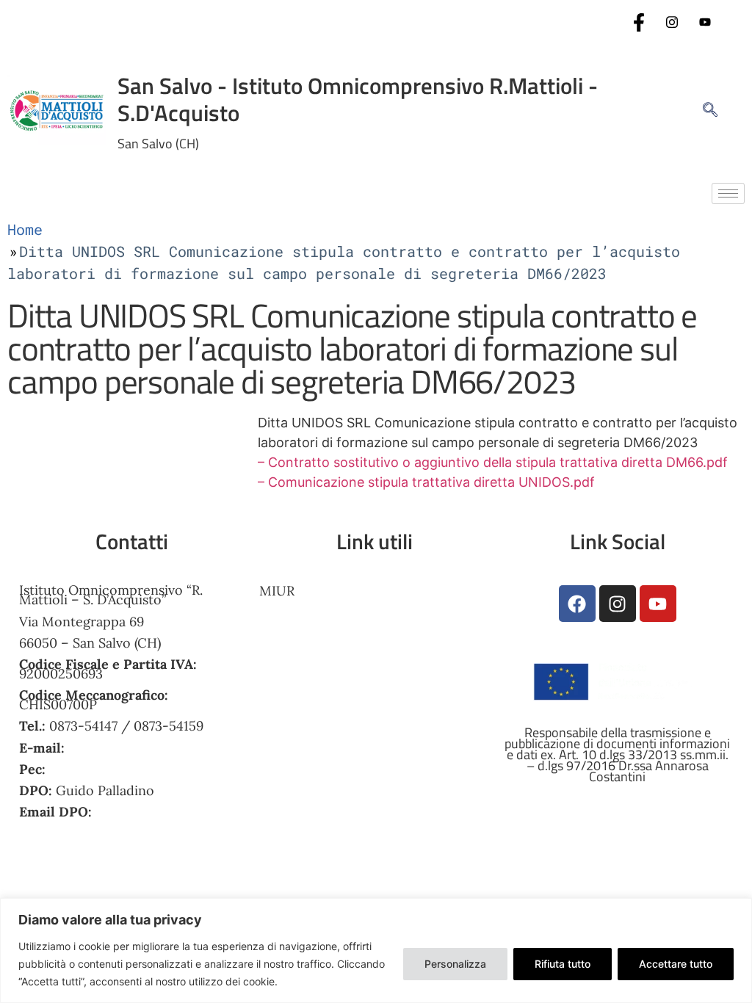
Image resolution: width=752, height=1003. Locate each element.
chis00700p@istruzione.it (146, 747)
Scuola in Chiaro (310, 705)
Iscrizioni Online (310, 614)
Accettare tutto (675, 963)
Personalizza (455, 963)
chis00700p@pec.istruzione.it (140, 769)
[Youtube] (658, 603)
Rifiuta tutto (562, 963)
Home (25, 229)
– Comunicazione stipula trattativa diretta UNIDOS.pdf (426, 482)
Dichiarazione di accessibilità (348, 751)
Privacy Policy (303, 728)
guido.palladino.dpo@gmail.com (116, 821)
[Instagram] (672, 22)
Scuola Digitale (305, 682)
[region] (376, 950)
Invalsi (278, 659)
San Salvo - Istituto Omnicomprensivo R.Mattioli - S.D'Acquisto (358, 99)
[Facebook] (639, 22)
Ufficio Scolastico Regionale (345, 637)
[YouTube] (705, 22)
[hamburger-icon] (728, 193)
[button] (702, 110)
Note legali (292, 774)
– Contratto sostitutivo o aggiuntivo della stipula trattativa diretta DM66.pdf (493, 462)
